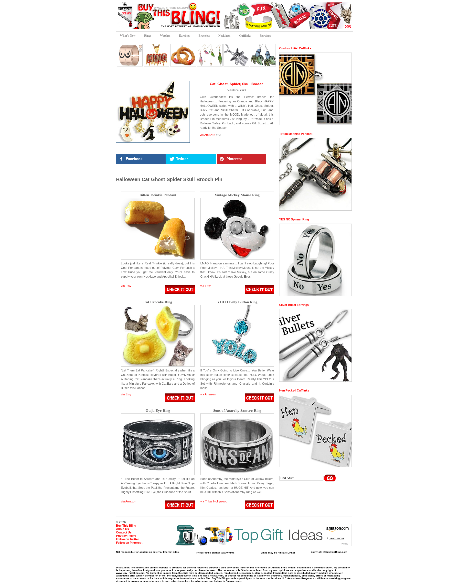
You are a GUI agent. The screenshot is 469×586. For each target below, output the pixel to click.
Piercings (265, 35)
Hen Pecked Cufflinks (294, 390)
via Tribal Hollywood (213, 501)
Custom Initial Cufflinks (295, 48)
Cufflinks (245, 35)
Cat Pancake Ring (157, 302)
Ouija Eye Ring (158, 410)
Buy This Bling (126, 525)
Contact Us (124, 532)
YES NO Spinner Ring (294, 219)
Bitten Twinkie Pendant (157, 195)
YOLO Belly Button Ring (237, 302)
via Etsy (126, 286)
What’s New (128, 35)
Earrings (184, 35)
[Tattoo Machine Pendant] (315, 174)
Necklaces (224, 35)
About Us (122, 529)
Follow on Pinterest (129, 542)
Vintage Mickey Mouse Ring (237, 195)
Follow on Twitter (127, 539)
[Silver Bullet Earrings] (315, 345)
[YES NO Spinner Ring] (315, 260)
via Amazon (207, 135)
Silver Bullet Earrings (294, 305)
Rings (147, 35)
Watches (165, 35)
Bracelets (204, 35)
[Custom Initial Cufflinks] (315, 89)
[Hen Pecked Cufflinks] (315, 431)
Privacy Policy (126, 536)
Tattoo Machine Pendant (295, 134)
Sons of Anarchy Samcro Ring (237, 410)
